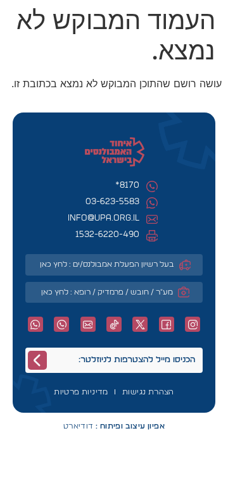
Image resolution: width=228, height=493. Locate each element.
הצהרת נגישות (148, 392)
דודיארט (114, 426)
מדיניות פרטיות (81, 392)
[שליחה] (37, 360)
